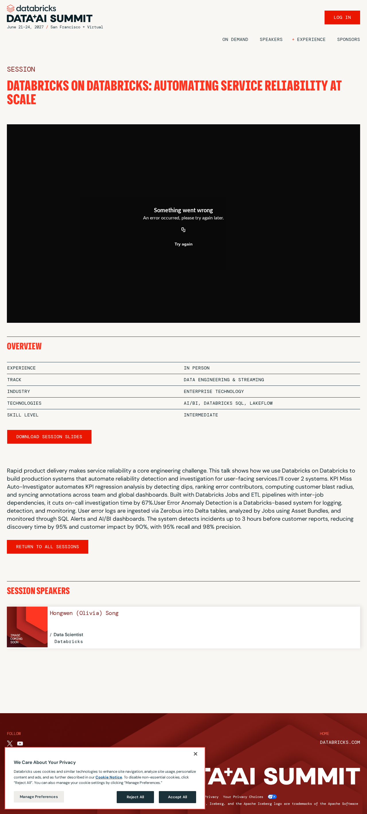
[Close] (195, 754)
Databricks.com (340, 742)
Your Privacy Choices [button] (243, 797)
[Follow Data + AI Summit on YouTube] (20, 743)
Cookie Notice (108, 776)
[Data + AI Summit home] (50, 13)
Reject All (135, 797)
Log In (342, 17)
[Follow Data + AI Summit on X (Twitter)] (10, 743)
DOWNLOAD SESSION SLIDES (49, 437)
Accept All (177, 797)
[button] (309, 39)
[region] (105, 778)
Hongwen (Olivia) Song (84, 613)
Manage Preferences (39, 796)
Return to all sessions (47, 547)
